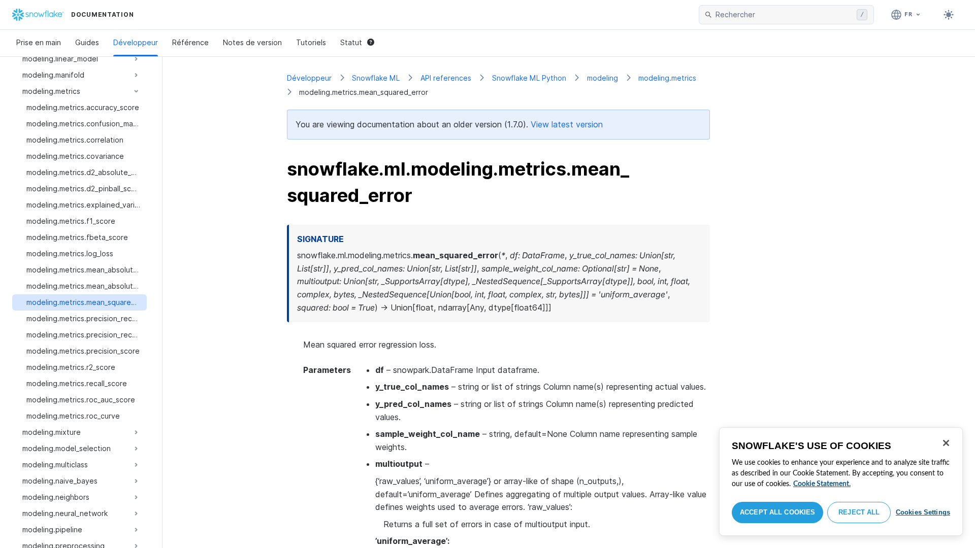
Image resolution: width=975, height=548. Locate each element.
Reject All (859, 512)
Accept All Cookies (777, 512)
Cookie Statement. (822, 484)
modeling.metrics (667, 78)
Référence (190, 42)
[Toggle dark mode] (948, 15)
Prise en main (38, 42)
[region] (841, 481)
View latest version (567, 124)
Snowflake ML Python (529, 78)
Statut (351, 42)
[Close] (946, 443)
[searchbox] (784, 15)
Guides (87, 42)
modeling (602, 78)
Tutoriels (311, 42)
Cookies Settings (923, 512)
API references (445, 78)
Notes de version (252, 42)
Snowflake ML (376, 78)
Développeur (135, 42)
